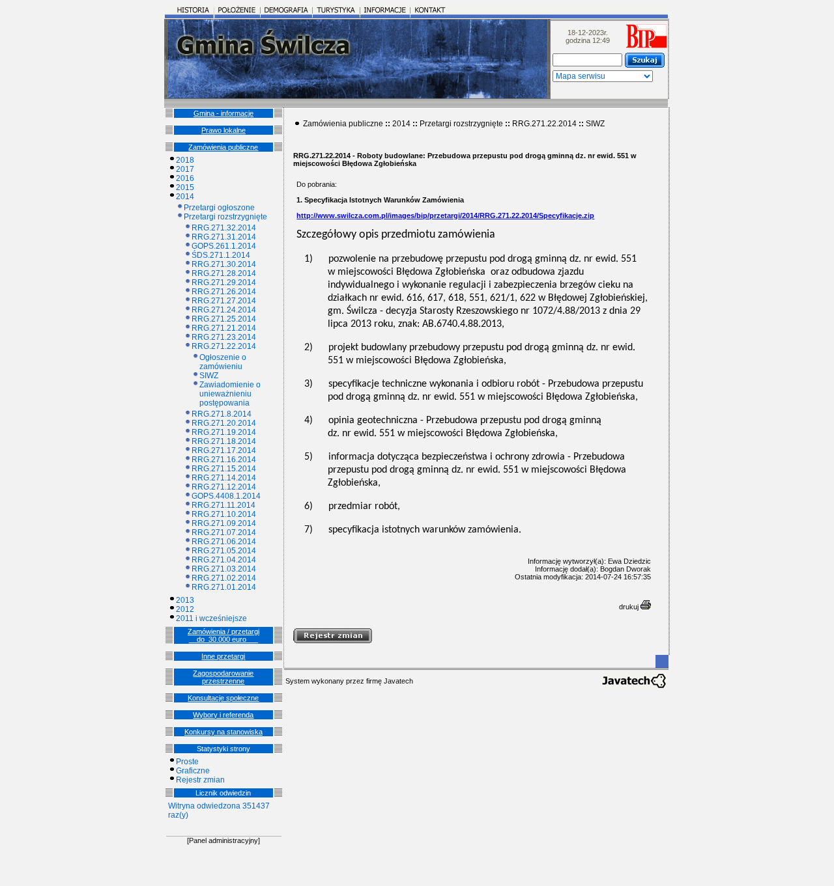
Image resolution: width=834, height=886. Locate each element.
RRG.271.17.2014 (224, 450)
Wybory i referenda (223, 715)
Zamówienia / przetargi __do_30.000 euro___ (223, 635)
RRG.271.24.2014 (224, 309)
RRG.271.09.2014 (224, 523)
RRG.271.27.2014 (224, 300)
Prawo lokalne (223, 130)
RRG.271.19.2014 (224, 432)
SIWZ (208, 375)
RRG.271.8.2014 (222, 414)
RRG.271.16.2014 (224, 459)
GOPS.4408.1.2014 (226, 496)
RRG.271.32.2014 (224, 227)
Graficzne (193, 770)
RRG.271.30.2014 (224, 264)
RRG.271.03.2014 (224, 569)
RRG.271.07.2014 (224, 532)
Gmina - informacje (223, 113)
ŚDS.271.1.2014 (221, 255)
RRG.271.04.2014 (224, 559)
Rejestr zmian (200, 779)
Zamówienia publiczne (223, 147)
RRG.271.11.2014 (223, 505)
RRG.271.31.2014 (224, 237)
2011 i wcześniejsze (211, 618)
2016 (185, 178)
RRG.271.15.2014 (224, 468)
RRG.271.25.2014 (224, 319)
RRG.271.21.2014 (224, 328)
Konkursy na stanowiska (223, 732)
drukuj (629, 607)
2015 (185, 187)
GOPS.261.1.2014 (224, 246)
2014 (185, 196)
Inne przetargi (223, 656)
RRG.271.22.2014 (224, 346)
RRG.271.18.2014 (224, 441)
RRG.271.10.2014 (224, 514)
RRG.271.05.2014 (224, 550)
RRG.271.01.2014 (224, 587)
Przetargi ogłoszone (219, 207)
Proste (187, 761)
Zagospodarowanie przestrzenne (223, 677)
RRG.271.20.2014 (224, 423)
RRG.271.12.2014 (224, 486)
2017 (185, 169)
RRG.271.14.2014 (224, 477)
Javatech (398, 681)
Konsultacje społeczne (223, 698)
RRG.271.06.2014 (224, 541)
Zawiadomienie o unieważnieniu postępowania (230, 394)
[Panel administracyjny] (223, 840)
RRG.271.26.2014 (224, 291)
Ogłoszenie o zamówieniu (222, 362)
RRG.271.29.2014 (224, 282)
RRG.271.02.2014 (224, 578)
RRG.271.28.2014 (224, 273)
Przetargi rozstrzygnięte (225, 216)
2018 (185, 160)
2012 (185, 609)
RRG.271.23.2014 (224, 337)
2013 (185, 600)
